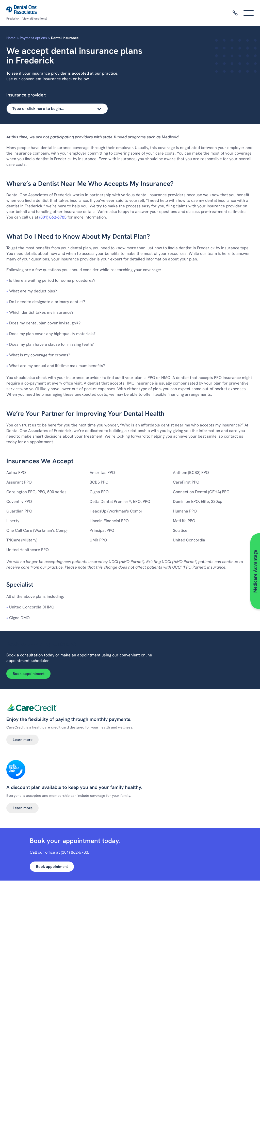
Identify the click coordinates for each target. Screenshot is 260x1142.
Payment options (33, 38)
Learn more (22, 739)
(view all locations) (34, 18)
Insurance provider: (26, 95)
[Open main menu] (248, 13)
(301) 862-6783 (53, 217)
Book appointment (28, 673)
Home (11, 38)
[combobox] (57, 109)
